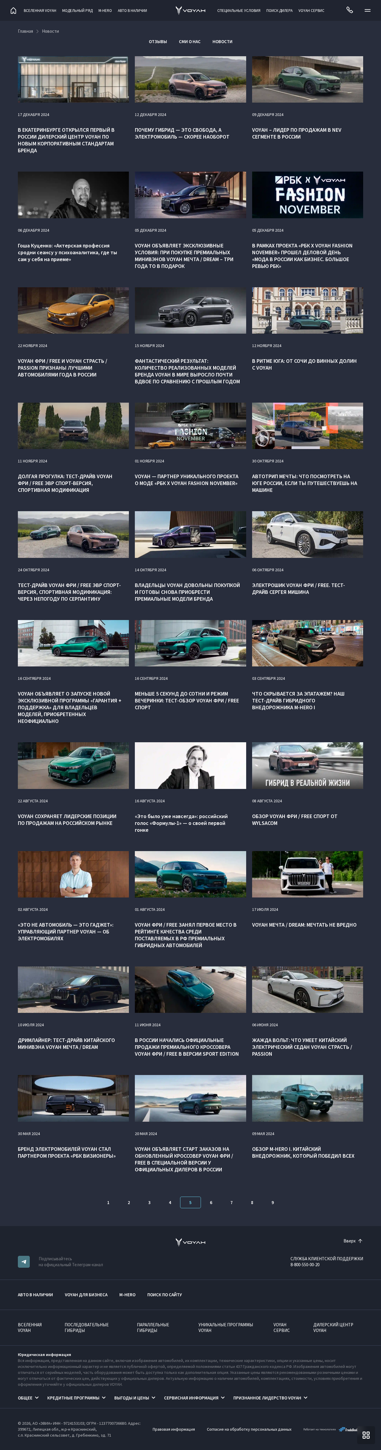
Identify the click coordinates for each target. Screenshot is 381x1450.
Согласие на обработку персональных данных (249, 1429)
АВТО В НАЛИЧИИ (132, 10)
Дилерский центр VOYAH (333, 1327)
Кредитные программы (73, 1398)
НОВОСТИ (222, 41)
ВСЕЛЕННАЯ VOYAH (30, 1327)
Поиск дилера (279, 10)
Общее (25, 1398)
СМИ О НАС (190, 41)
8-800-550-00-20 (305, 1264)
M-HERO (105, 10)
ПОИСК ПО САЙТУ (164, 1294)
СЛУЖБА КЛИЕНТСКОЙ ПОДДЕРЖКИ (327, 1258)
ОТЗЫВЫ (158, 41)
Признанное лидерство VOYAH (267, 1398)
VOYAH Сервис (311, 10)
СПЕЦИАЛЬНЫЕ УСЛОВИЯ (238, 10)
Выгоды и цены (131, 1398)
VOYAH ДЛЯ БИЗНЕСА (86, 1294)
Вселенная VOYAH (40, 10)
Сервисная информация (191, 1398)
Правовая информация (174, 1429)
